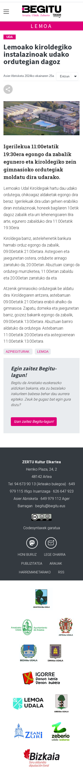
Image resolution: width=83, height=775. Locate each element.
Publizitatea (31, 564)
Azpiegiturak (17, 351)
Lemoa (41, 26)
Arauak (56, 564)
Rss (61, 572)
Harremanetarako (35, 572)
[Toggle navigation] (6, 12)
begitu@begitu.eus (50, 506)
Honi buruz (27, 555)
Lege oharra (54, 555)
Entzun (64, 76)
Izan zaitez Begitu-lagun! (34, 421)
